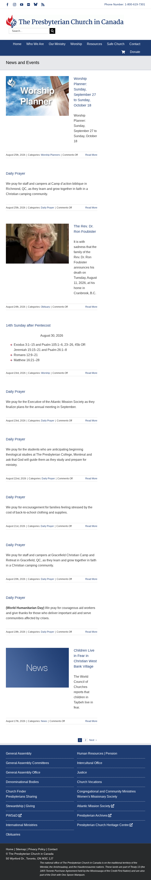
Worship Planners (50, 155)
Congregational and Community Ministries (106, 791)
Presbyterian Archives (92, 815)
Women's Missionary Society (97, 796)
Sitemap (21, 849)
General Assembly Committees (27, 763)
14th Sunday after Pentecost (28, 325)
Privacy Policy (36, 849)
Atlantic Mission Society (94, 806)
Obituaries (13, 834)
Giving (30, 806)
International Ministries (21, 825)
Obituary (45, 306)
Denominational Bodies (22, 782)
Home (9, 849)
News (44, 721)
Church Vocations (89, 782)
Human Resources (90, 753)
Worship (45, 373)
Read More (91, 155)
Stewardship (14, 806)
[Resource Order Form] (123, 52)
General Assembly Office (23, 772)
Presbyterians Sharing (21, 796)
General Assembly (18, 753)
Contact (52, 849)
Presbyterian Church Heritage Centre (103, 825)
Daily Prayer (15, 173)
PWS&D (12, 815)
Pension (111, 753)
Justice (82, 772)
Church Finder (16, 791)
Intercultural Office (89, 763)
